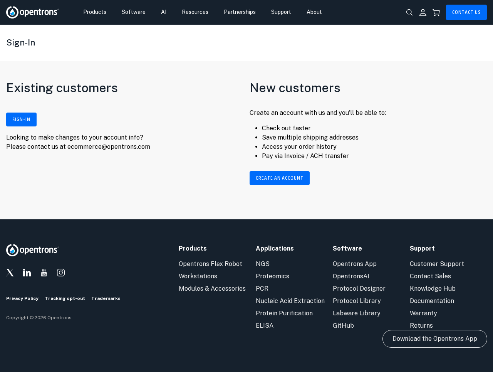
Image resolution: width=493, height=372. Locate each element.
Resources (195, 12)
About (314, 12)
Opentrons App (355, 264)
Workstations (198, 276)
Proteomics (272, 276)
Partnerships (240, 12)
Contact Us (466, 12)
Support (281, 12)
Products (94, 12)
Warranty (423, 313)
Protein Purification (284, 313)
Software (134, 12)
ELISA (264, 325)
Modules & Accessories (212, 288)
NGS (263, 264)
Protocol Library (357, 301)
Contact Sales (430, 276)
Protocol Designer (359, 288)
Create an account (280, 178)
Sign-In (21, 119)
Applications (275, 248)
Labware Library (357, 313)
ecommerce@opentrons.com (108, 146)
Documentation (432, 301)
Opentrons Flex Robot (210, 264)
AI (163, 12)
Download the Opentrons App (434, 338)
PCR (262, 288)
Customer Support (437, 264)
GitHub (343, 325)
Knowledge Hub (433, 288)
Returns (421, 325)
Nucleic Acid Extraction (290, 301)
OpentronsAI (351, 276)
